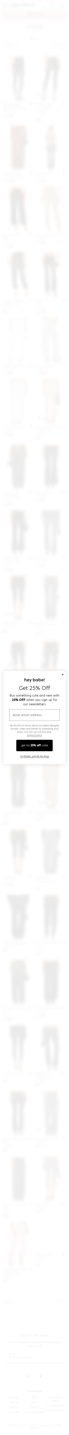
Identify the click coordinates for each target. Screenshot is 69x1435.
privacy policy (34, 735)
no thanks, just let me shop (34, 756)
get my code (34, 745)
